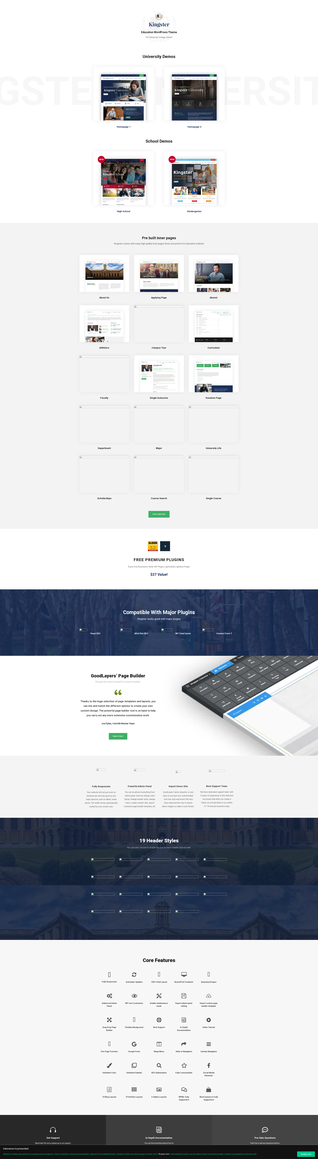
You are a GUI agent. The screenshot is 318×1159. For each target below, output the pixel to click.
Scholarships (104, 498)
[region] (159, 1152)
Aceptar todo (306, 1154)
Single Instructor (159, 397)
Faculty (104, 397)
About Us (104, 297)
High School (123, 211)
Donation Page (213, 397)
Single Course (213, 498)
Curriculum (214, 347)
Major (159, 448)
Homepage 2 (194, 126)
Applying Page (159, 297)
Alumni (213, 297)
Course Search (159, 498)
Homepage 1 (124, 126)
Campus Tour (159, 347)
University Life (213, 448)
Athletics (104, 347)
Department (104, 448)
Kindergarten (194, 211)
